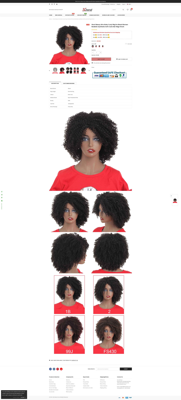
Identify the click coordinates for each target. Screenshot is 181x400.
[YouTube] (57, 4)
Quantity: (94, 50)
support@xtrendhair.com (125, 386)
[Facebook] (50, 4)
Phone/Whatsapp (105, 4)
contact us (74, 360)
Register (118, 4)
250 (94, 63)
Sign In (123, 4)
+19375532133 (127, 388)
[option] (69, 44)
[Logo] (87, 9)
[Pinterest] (55, 4)
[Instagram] (52, 4)
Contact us (112, 4)
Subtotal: (94, 55)
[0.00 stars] (94, 29)
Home (50, 19)
